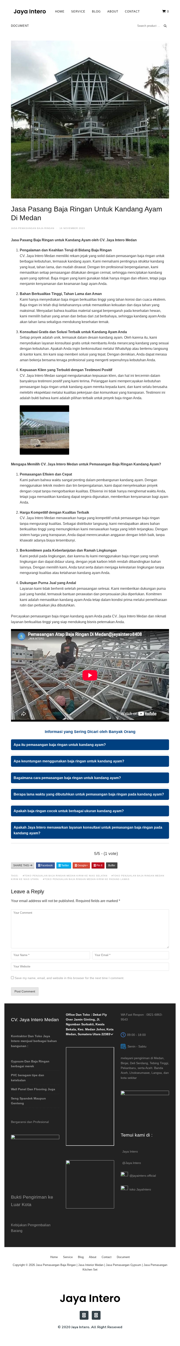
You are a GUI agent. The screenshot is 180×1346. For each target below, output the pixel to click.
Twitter (65, 865)
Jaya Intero (130, 1151)
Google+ (82, 865)
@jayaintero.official (143, 1175)
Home (60, 11)
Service (78, 11)
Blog (96, 11)
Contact (132, 11)
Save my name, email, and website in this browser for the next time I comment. (69, 978)
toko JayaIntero (140, 1189)
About (112, 11)
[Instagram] (84, 1315)
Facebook (46, 865)
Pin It (99, 865)
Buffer (111, 865)
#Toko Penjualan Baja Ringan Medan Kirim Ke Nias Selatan (65, 875)
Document (20, 25)
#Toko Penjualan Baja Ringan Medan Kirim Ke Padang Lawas (86, 879)
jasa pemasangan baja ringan (32, 228)
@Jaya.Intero (131, 1163)
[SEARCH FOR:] (152, 25)
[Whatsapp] (96, 1315)
